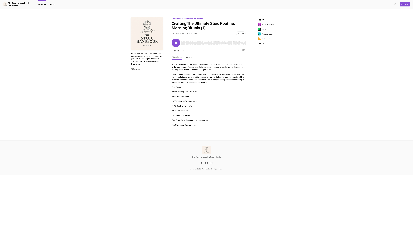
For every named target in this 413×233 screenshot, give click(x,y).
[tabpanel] (209, 95)
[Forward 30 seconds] (178, 50)
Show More (135, 64)
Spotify (264, 29)
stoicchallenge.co (201, 120)
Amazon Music (267, 34)
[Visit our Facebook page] (201, 163)
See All (261, 44)
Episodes (42, 4)
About (52, 4)
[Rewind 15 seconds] (174, 50)
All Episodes (135, 69)
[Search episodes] (395, 4)
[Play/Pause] (176, 43)
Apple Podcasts (268, 24)
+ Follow (404, 4)
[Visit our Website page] (212, 163)
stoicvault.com (190, 125)
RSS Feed (266, 39)
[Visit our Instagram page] (206, 163)
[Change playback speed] (182, 50)
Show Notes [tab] (177, 57)
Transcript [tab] (189, 57)
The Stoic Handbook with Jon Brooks (18, 4)
